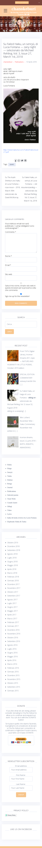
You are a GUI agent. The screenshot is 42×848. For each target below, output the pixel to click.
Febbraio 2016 (13, 668)
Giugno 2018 (12, 561)
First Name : (21, 775)
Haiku (9, 465)
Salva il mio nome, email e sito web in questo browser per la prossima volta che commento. (20, 288)
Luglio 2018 (11, 557)
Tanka (9, 476)
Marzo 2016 (12, 664)
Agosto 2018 (12, 554)
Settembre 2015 (13, 687)
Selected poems (12, 495)
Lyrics (9, 514)
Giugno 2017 (12, 607)
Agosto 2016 (12, 645)
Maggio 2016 (12, 656)
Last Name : (21, 784)
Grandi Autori (12, 503)
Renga (9, 484)
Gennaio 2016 (13, 671)
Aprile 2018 (11, 569)
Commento (10, 232)
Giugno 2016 (12, 652)
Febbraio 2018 (13, 576)
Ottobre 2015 (12, 683)
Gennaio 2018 (13, 580)
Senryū (9, 472)
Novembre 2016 (13, 633)
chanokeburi (24, 8)
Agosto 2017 (12, 599)
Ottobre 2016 (12, 637)
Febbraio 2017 (13, 622)
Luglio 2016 (11, 649)
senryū (12, 164)
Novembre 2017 (13, 588)
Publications (19, 62)
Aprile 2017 (11, 614)
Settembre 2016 (13, 641)
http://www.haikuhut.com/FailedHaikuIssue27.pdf (20, 151)
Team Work (11, 499)
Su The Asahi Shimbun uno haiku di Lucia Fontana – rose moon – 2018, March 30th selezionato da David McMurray (12, 187)
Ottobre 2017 (12, 592)
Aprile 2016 (11, 660)
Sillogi (9, 506)
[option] (21, 24)
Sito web (8, 274)
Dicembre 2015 (13, 675)
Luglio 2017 (11, 603)
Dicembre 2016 (13, 630)
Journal (9, 487)
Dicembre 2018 (13, 546)
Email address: (21, 766)
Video (9, 510)
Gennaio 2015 (13, 690)
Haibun (10, 480)
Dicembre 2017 (13, 584)
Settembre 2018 (13, 550)
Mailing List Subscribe (21, 2)
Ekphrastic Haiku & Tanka (16, 522)
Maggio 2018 (12, 565)
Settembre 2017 (13, 595)
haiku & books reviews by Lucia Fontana (22, 518)
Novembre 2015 (13, 679)
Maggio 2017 (12, 611)
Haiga (9, 468)
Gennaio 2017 (13, 626)
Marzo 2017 (12, 618)
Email (8, 265)
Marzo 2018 (12, 573)
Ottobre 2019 (12, 542)
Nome (8, 256)
